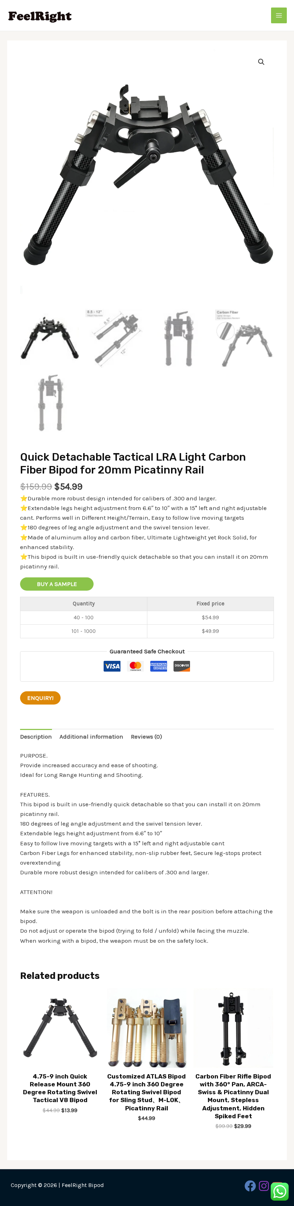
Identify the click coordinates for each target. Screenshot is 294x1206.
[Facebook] (250, 1186)
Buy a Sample (57, 583)
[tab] (36, 737)
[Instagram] (264, 1186)
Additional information (91, 736)
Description (36, 736)
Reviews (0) (146, 736)
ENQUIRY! (40, 697)
